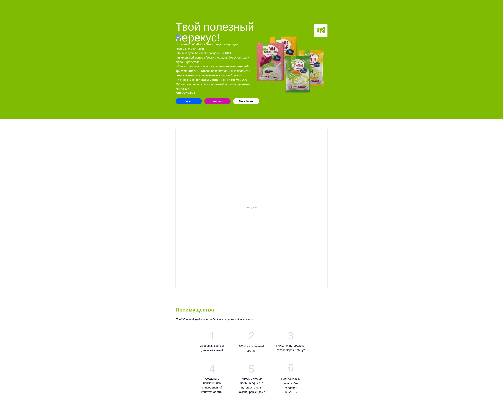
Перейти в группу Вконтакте (194, 37)
